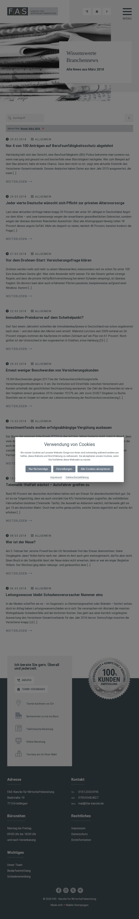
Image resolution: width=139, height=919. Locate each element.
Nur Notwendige (38, 469)
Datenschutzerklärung (77, 477)
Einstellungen (64, 469)
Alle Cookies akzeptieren (95, 469)
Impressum (56, 477)
